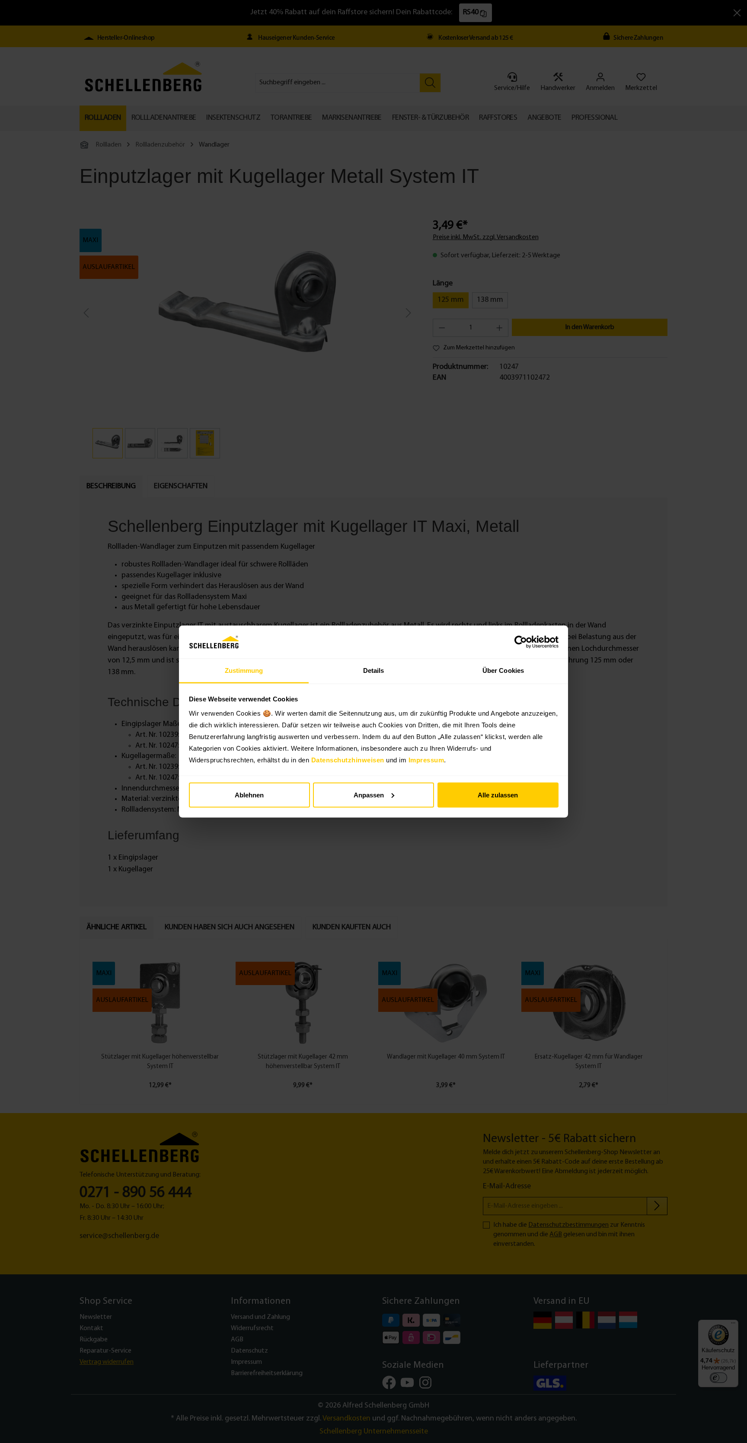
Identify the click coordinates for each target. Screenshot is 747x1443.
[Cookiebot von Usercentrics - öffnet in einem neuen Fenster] (521, 642)
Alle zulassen (498, 794)
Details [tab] (373, 670)
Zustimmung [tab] (244, 670)
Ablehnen (249, 794)
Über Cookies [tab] (503, 670)
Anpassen (369, 794)
